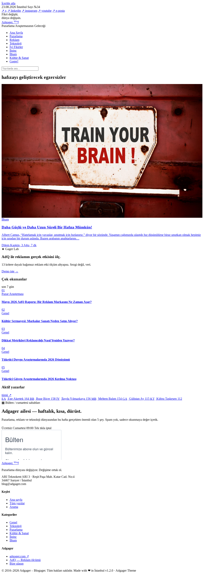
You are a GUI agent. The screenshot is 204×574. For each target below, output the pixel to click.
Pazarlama (16, 36)
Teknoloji (16, 43)
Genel (13, 522)
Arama (14, 507)
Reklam (14, 40)
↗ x (4, 10)
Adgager (10, 22)
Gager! (14, 61)
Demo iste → (10, 271)
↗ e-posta (58, 10)
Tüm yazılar (17, 503)
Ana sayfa (16, 499)
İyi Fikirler (16, 47)
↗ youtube (45, 10)
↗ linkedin (14, 10)
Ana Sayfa (16, 32)
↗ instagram (29, 10)
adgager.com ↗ (19, 556)
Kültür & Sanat (19, 57)
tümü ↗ (6, 395)
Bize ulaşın (17, 563)
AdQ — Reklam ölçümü (25, 560)
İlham (13, 54)
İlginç (13, 50)
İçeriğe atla (8, 3)
